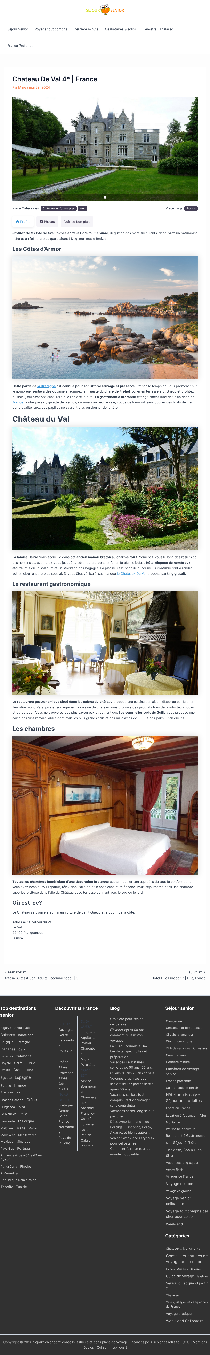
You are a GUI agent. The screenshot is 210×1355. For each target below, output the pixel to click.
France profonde (178, 1081)
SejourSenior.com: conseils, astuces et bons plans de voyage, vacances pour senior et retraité (106, 1342)
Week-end (174, 1224)
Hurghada (8, 1107)
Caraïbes (7, 1056)
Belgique (7, 1042)
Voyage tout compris (51, 29)
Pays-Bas (7, 1148)
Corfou (19, 1063)
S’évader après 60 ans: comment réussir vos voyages (127, 1035)
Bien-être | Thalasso (157, 29)
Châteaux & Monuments (183, 1248)
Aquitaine (88, 1037)
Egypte (6, 1077)
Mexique (7, 1141)
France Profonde (20, 45)
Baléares (8, 1035)
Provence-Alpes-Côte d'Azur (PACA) (21, 1158)
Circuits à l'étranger (179, 1034)
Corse (31, 1063)
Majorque (26, 1121)
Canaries (8, 1049)
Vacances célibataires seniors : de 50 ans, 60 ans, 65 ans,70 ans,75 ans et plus (132, 1067)
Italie (23, 1114)
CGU (186, 1342)
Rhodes (25, 1166)
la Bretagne (46, 386)
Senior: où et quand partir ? (187, 1285)
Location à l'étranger (181, 1115)
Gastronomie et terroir (182, 1088)
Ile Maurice (9, 1114)
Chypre (6, 1063)
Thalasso (172, 1295)
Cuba (29, 1070)
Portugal (24, 1148)
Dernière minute (86, 29)
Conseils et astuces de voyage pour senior (187, 1259)
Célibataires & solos (120, 29)
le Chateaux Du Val (131, 573)
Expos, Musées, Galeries (184, 1269)
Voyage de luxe (179, 1183)
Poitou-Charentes (88, 1048)
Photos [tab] (49, 222)
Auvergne (66, 1029)
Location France (178, 1108)
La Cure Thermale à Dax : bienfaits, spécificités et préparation (130, 1051)
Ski (168, 1143)
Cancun (23, 1049)
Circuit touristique (179, 1041)
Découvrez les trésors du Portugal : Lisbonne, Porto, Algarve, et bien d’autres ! (131, 1126)
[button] (26, 149)
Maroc (33, 1128)
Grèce (31, 1100)
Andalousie (22, 1028)
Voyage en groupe (178, 1191)
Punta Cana (9, 1166)
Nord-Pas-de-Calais (87, 1134)
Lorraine (87, 1124)
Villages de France (179, 1176)
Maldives (7, 1128)
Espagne (23, 1077)
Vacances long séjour (182, 1163)
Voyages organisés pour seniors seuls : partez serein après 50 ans (131, 1083)
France (191, 208)
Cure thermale (176, 1055)
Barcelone (25, 1035)
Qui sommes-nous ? (112, 1347)
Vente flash (174, 1170)
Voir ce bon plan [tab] (77, 222)
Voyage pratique (179, 1314)
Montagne (173, 1122)
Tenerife (7, 1187)
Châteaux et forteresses (59, 208)
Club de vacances (178, 1048)
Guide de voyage (180, 1276)
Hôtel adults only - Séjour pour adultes (184, 1097)
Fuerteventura (10, 1092)
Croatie (5, 1070)
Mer (82, 208)
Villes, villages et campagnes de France (187, 1304)
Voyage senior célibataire (178, 1201)
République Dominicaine (18, 1180)
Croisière (200, 1048)
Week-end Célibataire (185, 1321)
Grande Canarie (12, 1100)
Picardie (87, 1146)
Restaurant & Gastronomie (185, 1136)
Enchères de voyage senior (182, 1071)
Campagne (174, 1021)
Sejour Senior (17, 29)
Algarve (6, 1028)
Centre (64, 1111)
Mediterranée (27, 1135)
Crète (18, 1070)
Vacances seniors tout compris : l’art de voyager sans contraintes (130, 1099)
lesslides (202, 1276)
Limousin (88, 1032)
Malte (21, 1128)
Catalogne (23, 1056)
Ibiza (21, 1107)
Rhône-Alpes (10, 1173)
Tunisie (21, 1187)
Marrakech (8, 1135)
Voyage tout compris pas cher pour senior (187, 1214)
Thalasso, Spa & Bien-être (184, 1153)
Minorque (23, 1141)
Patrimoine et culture (180, 1129)
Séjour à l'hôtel (185, 1143)
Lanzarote (8, 1121)
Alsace (86, 1081)
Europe (6, 1086)
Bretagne (23, 1042)
